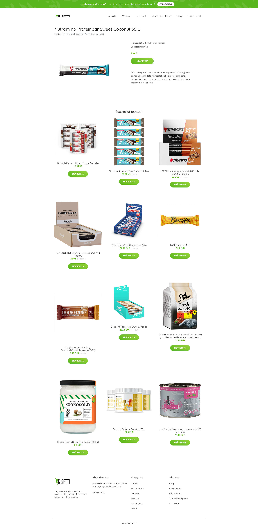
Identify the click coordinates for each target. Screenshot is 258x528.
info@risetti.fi (99, 492)
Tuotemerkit (194, 16)
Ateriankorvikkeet (161, 16)
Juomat (141, 16)
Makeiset (127, 16)
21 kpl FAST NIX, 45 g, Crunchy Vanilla (129, 326)
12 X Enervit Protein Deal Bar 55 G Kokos (129, 171)
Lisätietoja (142, 61)
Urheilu (146, 43)
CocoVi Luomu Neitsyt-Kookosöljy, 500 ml (78, 442)
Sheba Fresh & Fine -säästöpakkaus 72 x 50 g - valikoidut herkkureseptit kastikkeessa (180, 336)
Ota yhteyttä (175, 488)
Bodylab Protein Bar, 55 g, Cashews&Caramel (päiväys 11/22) (78, 349)
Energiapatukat (157, 43)
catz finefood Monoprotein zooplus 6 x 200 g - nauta (180, 430)
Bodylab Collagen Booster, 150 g (129, 429)
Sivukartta (174, 503)
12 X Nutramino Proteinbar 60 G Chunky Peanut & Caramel (180, 172)
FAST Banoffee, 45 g (180, 245)
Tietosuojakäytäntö (178, 498)
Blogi (179, 16)
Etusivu (57, 34)
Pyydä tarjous (166, 4)
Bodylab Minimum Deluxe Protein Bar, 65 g (78, 163)
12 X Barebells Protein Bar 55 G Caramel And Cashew (78, 254)
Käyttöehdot (175, 493)
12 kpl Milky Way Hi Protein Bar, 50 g (129, 245)
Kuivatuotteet (137, 488)
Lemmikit (111, 16)
